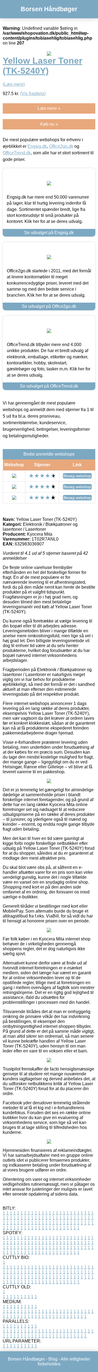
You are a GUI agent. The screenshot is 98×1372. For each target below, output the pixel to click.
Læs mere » (49, 108)
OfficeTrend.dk (17, 153)
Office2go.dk (61, 146)
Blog (52, 1359)
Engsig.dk (37, 146)
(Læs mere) (14, 84)
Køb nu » (49, 124)
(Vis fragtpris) (33, 93)
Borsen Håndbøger (49, 9)
